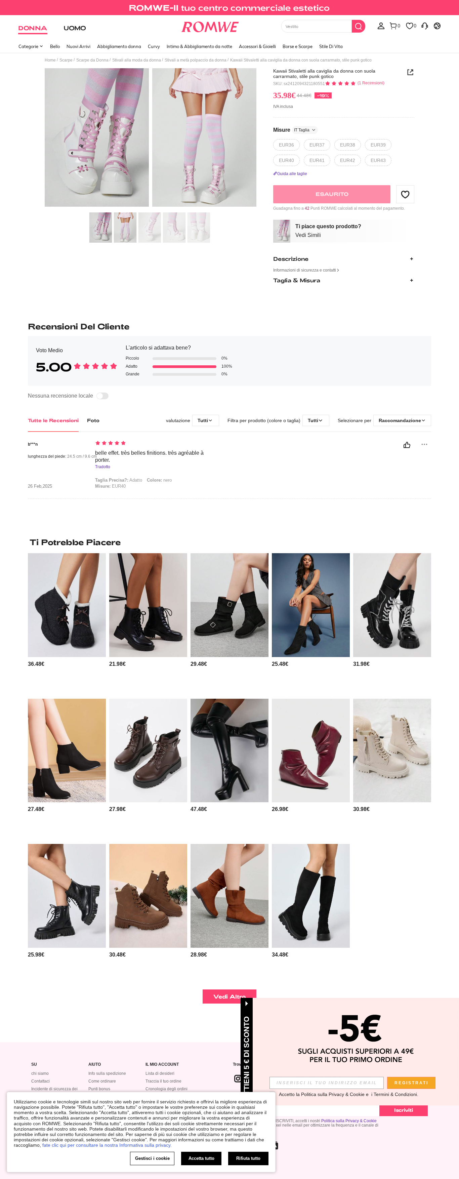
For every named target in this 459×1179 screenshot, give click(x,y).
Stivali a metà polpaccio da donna (195, 60)
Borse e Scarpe (297, 46)
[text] (152, 443)
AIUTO (94, 1064)
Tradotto (102, 467)
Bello (55, 46)
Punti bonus (99, 1089)
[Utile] (407, 445)
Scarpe (66, 60)
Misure (291, 130)
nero (159, 480)
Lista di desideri (159, 1073)
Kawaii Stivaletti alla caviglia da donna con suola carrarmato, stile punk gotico (324, 73)
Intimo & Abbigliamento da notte (199, 46)
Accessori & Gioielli (257, 46)
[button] (405, 194)
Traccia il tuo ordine (163, 1081)
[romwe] (210, 25)
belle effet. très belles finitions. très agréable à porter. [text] (149, 456)
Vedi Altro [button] (229, 996)
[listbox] (381, 25)
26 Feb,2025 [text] (40, 486)
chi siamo (40, 1073)
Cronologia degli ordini (166, 1089)
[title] (229, 542)
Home (50, 60)
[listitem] (67, 623)
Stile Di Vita (331, 46)
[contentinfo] (36, 663)
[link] (229, 8)
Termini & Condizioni (395, 1094)
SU (34, 1064)
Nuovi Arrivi (78, 46)
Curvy (154, 46)
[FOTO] (150, 138)
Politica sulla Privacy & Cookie (349, 1121)
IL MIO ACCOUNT (162, 1064)
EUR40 (110, 486)
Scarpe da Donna (92, 60)
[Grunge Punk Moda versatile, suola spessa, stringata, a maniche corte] (392, 605)
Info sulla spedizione (107, 1073)
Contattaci (40, 1081)
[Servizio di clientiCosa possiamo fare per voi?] (425, 26)
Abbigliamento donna (119, 46)
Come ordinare (102, 1081)
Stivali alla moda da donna (136, 60)
